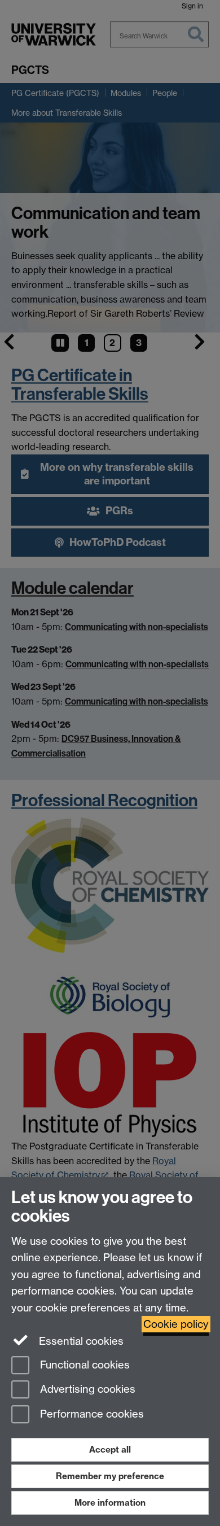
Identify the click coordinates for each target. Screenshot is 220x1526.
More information (110, 1502)
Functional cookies (83, 1364)
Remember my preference (110, 1476)
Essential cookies (80, 1341)
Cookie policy (176, 1324)
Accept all (110, 1449)
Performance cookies (90, 1414)
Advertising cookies (86, 1389)
